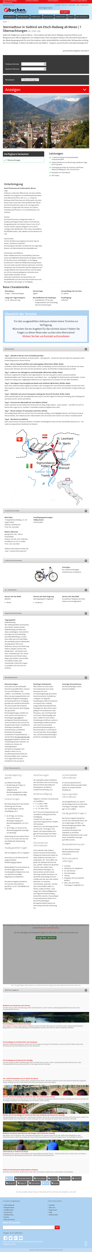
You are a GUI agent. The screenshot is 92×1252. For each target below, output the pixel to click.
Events (6, 1217)
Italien (10, 1178)
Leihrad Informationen (13, 560)
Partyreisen (8, 1212)
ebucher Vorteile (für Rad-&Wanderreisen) (10, 1)
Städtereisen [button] (60, 17)
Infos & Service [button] (81, 17)
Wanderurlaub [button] (23, 17)
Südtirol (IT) (66, 1178)
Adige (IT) (23, 1183)
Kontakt (57, 5)
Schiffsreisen (8, 1210)
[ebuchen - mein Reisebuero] (14, 11)
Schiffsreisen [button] (35, 17)
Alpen (47, 1183)
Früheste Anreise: (12, 64)
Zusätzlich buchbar (12, 511)
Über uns (64, 5)
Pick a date (45, 64)
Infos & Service (9, 1219)
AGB (78, 5)
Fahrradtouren (9, 1205)
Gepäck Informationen (13, 613)
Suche (5, 22)
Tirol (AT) (78, 1178)
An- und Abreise (10, 590)
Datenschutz (84, 5)
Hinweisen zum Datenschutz (49, 928)
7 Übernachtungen (13, 160)
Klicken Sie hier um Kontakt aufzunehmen (46, 336)
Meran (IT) (11, 1183)
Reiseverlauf (9, 349)
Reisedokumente (11, 677)
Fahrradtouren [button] (9, 17)
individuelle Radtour (24, 1178)
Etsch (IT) (53, 1178)
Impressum (71, 5)
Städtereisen (9, 1215)
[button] (9, 121)
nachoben (85, 1244)
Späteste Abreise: (12, 69)
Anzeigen (12, 89)
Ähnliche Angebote (12, 990)
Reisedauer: (10, 79)
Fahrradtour (35, 1183)
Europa (55, 1183)
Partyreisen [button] (48, 17)
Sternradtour (41, 1178)
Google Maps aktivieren (46, 938)
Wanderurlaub (9, 1207)
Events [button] (70, 17)
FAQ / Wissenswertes (12, 768)
